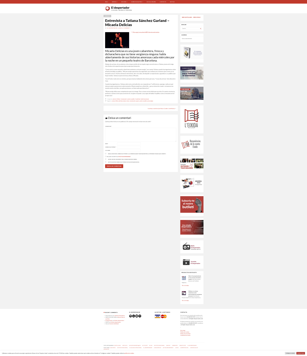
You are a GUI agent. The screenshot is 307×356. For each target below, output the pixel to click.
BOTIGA (172, 1)
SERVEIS (114, 1)
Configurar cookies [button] (290, 353)
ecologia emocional (136, 347)
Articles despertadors (119, 320)
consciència (157, 347)
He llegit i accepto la (119, 156)
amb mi (107, 16)
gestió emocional (122, 347)
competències (184, 347)
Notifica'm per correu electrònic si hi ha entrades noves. (123, 162)
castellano (117, 345)
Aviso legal (182, 330)
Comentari (108, 126)
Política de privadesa (125, 156)
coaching (113, 347)
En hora (123, 1)
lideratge (106, 349)
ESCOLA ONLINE (151, 1)
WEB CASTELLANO (187, 17)
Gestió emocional (145, 99)
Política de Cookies (184, 332)
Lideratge (175, 345)
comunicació (132, 101)
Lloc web (107, 150)
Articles (118, 99)
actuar (113, 101)
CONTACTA (163, 1)
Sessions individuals (114, 323)
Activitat (145, 345)
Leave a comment (124, 28)
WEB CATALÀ (196, 17)
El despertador (120, 7)
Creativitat (137, 99)
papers (137, 101)
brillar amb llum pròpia (120, 101)
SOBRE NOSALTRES (136, 1)
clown (127, 101)
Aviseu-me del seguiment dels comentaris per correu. (122, 159)
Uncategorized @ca (135, 345)
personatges (150, 101)
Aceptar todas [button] (300, 353)
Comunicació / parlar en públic (128, 99)
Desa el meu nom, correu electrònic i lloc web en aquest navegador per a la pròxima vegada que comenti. (137, 153)
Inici (106, 1)
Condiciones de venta (185, 335)
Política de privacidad (185, 333)
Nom (106, 143)
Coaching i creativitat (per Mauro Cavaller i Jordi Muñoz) (161, 108)
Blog (150, 345)
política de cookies (129, 353)
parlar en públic (143, 101)
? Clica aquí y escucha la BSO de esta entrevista (145, 32)
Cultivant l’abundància (119, 315)
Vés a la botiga (185, 285)
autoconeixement (168, 347)
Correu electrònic (110, 147)
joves (177, 347)
